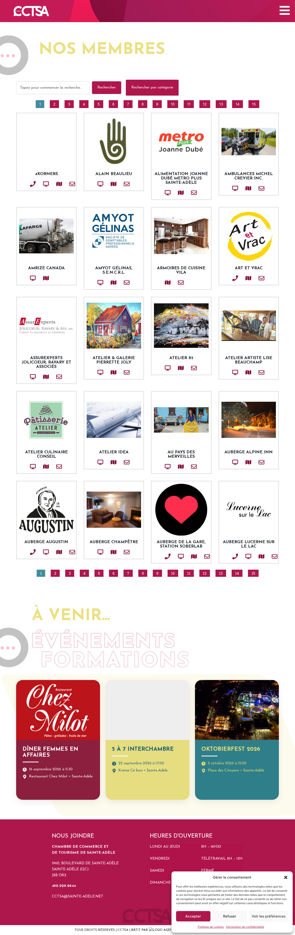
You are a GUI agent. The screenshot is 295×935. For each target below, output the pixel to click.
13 (223, 103)
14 (239, 103)
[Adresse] (51, 184)
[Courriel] (65, 184)
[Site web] (38, 184)
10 (174, 103)
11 (190, 103)
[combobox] (53, 87)
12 (206, 103)
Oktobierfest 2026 (230, 749)
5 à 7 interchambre (143, 749)
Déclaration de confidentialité (245, 927)
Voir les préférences (269, 916)
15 (255, 103)
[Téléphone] (25, 184)
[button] (285, 877)
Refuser (229, 916)
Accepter (193, 916)
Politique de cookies (211, 927)
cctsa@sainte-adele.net (77, 896)
